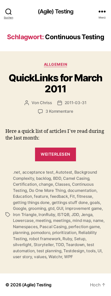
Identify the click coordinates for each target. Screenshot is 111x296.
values (40, 256)
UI (100, 250)
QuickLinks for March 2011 (55, 83)
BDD (57, 178)
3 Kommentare (59, 111)
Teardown (75, 244)
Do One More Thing (47, 190)
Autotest (64, 172)
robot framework (45, 238)
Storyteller (44, 244)
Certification (25, 184)
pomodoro (40, 232)
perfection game (84, 226)
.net (16, 172)
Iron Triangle (25, 214)
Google (19, 208)
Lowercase (23, 220)
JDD (75, 214)
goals (95, 202)
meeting (43, 220)
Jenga (87, 214)
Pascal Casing (53, 226)
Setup (79, 238)
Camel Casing (76, 178)
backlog (43, 178)
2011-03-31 (75, 102)
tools (91, 250)
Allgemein (55, 64)
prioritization (64, 232)
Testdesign (73, 250)
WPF (68, 256)
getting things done (31, 202)
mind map (81, 220)
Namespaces (25, 226)
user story (22, 256)
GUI (59, 208)
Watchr (55, 256)
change (46, 184)
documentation (82, 190)
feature (41, 196)
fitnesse (84, 196)
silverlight (22, 244)
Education (22, 196)
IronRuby (47, 214)
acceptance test (38, 172)
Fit (72, 196)
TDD (60, 244)
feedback (59, 196)
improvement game (83, 208)
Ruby (67, 238)
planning (21, 232)
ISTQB (63, 214)
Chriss (46, 102)
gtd (51, 208)
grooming (37, 208)
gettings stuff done (70, 202)
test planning (49, 250)
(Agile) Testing (56, 11)
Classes (62, 184)
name (98, 220)
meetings (62, 220)
